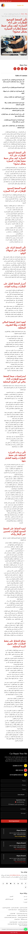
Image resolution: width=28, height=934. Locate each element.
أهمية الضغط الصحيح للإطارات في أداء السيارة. (13, 87)
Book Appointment (14, 821)
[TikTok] (25, 887)
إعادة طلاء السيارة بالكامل (22, 915)
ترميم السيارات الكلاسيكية (11, 915)
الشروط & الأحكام (9, 899)
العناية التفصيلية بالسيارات (22, 917)
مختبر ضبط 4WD (24, 919)
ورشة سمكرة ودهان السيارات (21, 913)
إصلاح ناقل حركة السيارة (22, 922)
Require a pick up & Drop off (17, 804)
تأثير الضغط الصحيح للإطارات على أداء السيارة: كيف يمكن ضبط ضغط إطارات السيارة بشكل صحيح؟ (13, 81)
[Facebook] (25, 883)
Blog (26, 13)
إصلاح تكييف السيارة (15, 907)
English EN (20, 5)
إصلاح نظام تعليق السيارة (12, 923)
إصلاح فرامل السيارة (13, 922)
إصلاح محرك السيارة (23, 907)
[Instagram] (21, 883)
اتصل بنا (25, 902)
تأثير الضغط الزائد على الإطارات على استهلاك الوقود (13, 92)
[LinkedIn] (18, 883)
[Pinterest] (6, 883)
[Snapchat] (3, 883)
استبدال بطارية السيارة (12, 909)
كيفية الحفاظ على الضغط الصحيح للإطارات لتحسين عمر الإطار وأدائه (14, 120)
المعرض (11, 896)
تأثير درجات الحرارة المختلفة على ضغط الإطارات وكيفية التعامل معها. (12, 115)
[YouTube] (10, 883)
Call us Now (13, 932)
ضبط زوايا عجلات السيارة (22, 923)
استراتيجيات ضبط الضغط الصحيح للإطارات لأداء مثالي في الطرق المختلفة (13, 109)
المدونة (25, 899)
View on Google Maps (20, 836)
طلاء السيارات (12, 913)
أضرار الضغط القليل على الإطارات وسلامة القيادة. (14, 97)
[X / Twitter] (14, 883)
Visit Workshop (20, 802)
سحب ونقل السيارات (23, 911)
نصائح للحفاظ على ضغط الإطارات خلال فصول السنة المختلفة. (13, 126)
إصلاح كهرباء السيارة (6, 907)
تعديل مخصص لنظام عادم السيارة (10, 917)
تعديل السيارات (17, 919)
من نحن (25, 896)
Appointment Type (20, 800)
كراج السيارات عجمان (23, 925)
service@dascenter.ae (14, 875)
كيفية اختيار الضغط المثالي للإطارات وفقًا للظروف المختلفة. (14, 103)
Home (22, 13)
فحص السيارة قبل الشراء (22, 909)
